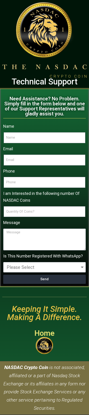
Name (8, 126)
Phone (9, 171)
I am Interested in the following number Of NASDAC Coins (41, 197)
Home (44, 333)
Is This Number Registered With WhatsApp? (43, 256)
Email (8, 148)
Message (11, 222)
